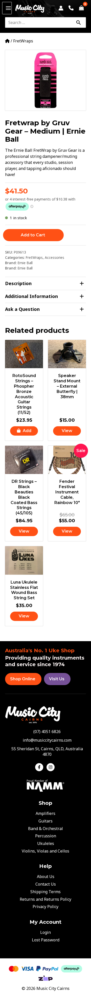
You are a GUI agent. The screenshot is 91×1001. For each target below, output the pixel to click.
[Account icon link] (60, 8)
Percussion (45, 836)
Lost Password (45, 940)
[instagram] (51, 767)
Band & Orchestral (45, 828)
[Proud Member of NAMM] (45, 785)
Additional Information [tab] (31, 296)
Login (45, 932)
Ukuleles (45, 843)
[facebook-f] (40, 767)
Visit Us (56, 679)
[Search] (78, 22)
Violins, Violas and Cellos (45, 851)
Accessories (54, 257)
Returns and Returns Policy (45, 899)
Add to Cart (33, 235)
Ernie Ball (25, 262)
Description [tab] (18, 283)
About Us (45, 876)
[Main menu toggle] (7, 8)
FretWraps (23, 41)
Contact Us (45, 884)
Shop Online (22, 679)
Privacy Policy (45, 906)
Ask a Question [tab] (22, 309)
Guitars (45, 821)
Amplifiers (45, 813)
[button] (24, 431)
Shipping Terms (45, 891)
